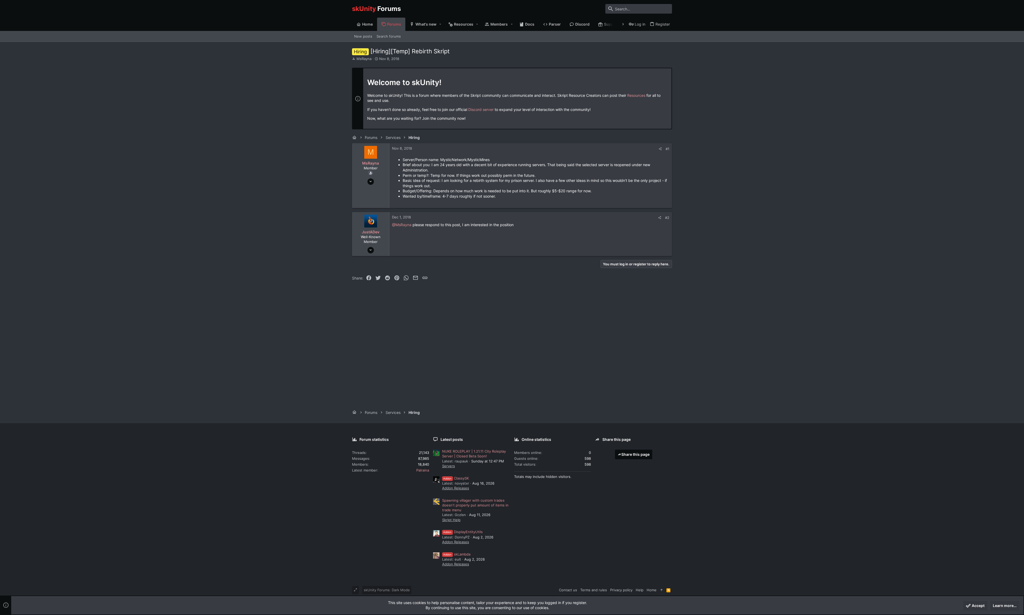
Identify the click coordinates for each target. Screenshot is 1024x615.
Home (652, 590)
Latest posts (452, 439)
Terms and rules (593, 590)
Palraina (422, 470)
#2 (667, 217)
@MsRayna (401, 224)
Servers (448, 466)
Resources (636, 95)
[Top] (661, 590)
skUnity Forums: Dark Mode (387, 590)
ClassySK (456, 478)
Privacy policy (621, 590)
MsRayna (364, 59)
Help (639, 590)
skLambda (456, 554)
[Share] (660, 148)
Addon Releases (455, 488)
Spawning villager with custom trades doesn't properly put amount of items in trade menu (475, 505)
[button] (440, 24)
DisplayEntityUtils (463, 532)
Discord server (481, 109)
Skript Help (451, 520)
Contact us (568, 590)
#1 (667, 149)
